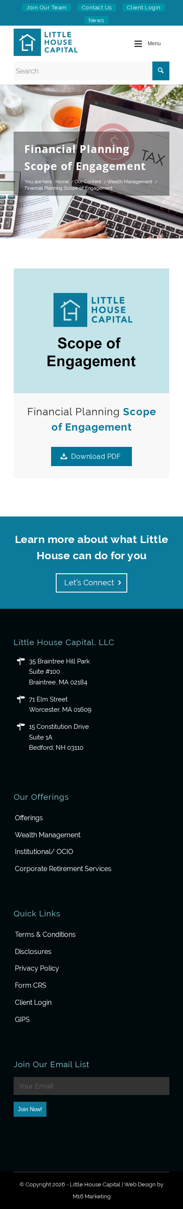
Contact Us (97, 7)
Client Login (144, 7)
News (96, 20)
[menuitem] (46, 8)
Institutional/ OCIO (44, 852)
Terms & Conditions (45, 934)
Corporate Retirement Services (63, 869)
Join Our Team (46, 7)
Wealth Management (47, 835)
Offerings (29, 818)
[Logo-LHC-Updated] (50, 42)
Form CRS (30, 985)
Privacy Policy (37, 968)
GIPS (22, 1019)
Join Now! (30, 1109)
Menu (154, 44)
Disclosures (33, 952)
